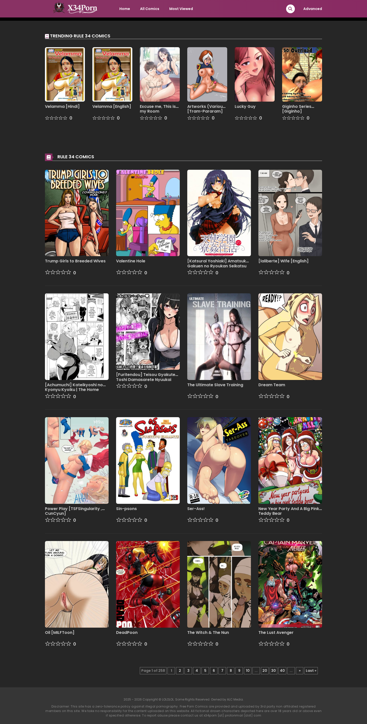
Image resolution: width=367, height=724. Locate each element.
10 (248, 670)
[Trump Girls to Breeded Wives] (77, 212)
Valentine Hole (130, 261)
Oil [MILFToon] (59, 632)
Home (124, 8)
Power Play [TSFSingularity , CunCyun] (73, 511)
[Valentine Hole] (148, 212)
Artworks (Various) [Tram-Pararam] (207, 109)
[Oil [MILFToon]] (77, 583)
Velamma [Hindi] (62, 106)
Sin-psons (126, 509)
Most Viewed (181, 8)
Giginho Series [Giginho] (296, 109)
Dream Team (271, 385)
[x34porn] (74, 8)
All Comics (149, 8)
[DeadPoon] (148, 583)
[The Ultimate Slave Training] (219, 336)
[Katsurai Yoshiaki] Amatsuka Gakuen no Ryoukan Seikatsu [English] (218, 265)
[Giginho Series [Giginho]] (302, 74)
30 (273, 670)
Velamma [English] (111, 106)
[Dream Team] (290, 336)
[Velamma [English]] (112, 74)
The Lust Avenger (276, 632)
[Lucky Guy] (255, 74)
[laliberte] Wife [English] (283, 261)
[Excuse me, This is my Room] (160, 74)
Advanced (312, 8)
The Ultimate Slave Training (215, 385)
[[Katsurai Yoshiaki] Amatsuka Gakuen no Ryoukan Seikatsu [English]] (219, 212)
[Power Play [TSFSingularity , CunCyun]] (77, 460)
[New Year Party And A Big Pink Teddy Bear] (290, 460)
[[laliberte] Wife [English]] (290, 212)
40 (282, 670)
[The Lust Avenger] (290, 583)
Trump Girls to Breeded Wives (75, 261)
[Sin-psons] (148, 460)
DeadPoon (127, 632)
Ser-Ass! (196, 509)
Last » (311, 670)
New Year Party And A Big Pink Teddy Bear (288, 511)
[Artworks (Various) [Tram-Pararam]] (207, 74)
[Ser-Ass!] (219, 460)
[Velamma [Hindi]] (65, 74)
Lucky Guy (245, 106)
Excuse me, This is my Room (158, 109)
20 (264, 670)
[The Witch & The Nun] (219, 583)
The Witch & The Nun (208, 632)
